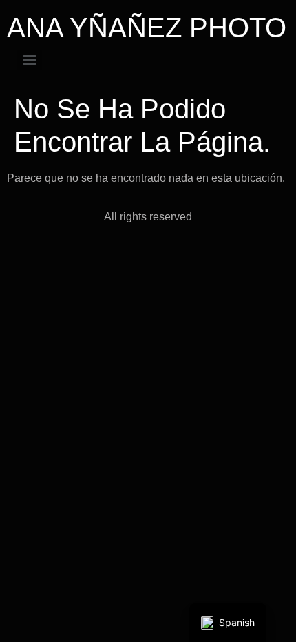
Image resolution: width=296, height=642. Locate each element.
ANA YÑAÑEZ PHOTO (146, 27)
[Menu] (29, 60)
